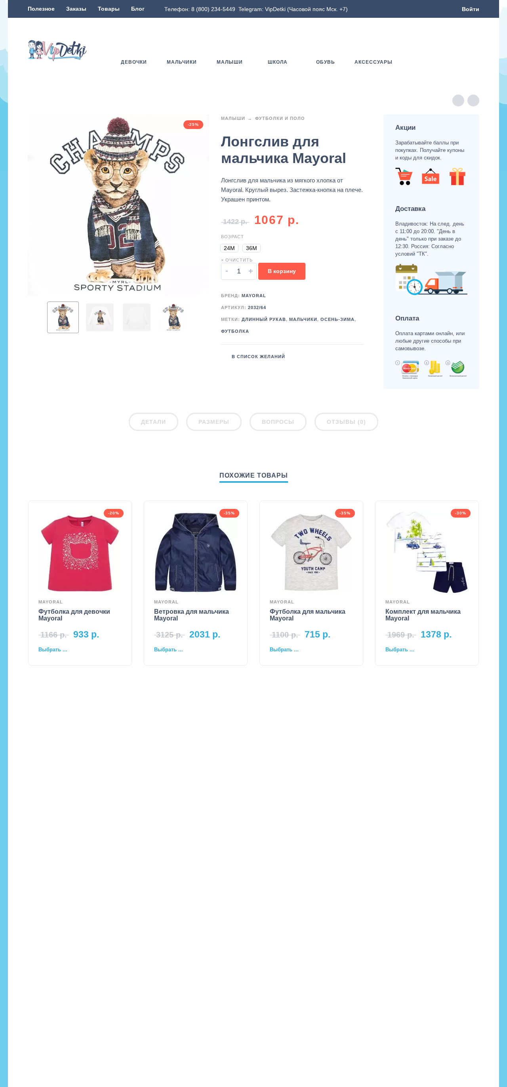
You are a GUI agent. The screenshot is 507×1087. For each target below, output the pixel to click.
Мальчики (303, 319)
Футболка (235, 331)
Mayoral (254, 295)
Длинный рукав (264, 319)
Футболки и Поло (280, 118)
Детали (153, 422)
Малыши (233, 118)
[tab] (153, 423)
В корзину (282, 271)
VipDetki (275, 9)
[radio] (229, 248)
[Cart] (474, 50)
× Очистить (237, 260)
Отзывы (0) (346, 422)
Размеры (213, 422)
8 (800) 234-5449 (213, 9)
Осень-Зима (337, 319)
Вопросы (278, 422)
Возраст (232, 236)
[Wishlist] (428, 51)
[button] (452, 51)
